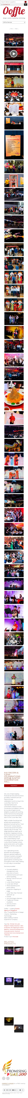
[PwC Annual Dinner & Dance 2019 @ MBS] (9, 1020)
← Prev (11, 28)
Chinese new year (15, 924)
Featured (7, 935)
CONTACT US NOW (8, 1083)
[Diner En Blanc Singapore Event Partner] (9, 949)
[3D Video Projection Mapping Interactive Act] (9, 979)
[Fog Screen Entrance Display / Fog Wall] (18, 982)
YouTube (8, 1078)
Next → (17, 28)
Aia (8, 924)
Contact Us (6, 4)
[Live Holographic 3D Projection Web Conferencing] (18, 1027)
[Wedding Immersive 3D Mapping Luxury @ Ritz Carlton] (18, 949)
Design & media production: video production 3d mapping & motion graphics (14, 927)
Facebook (3, 1078)
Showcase (15, 936)
